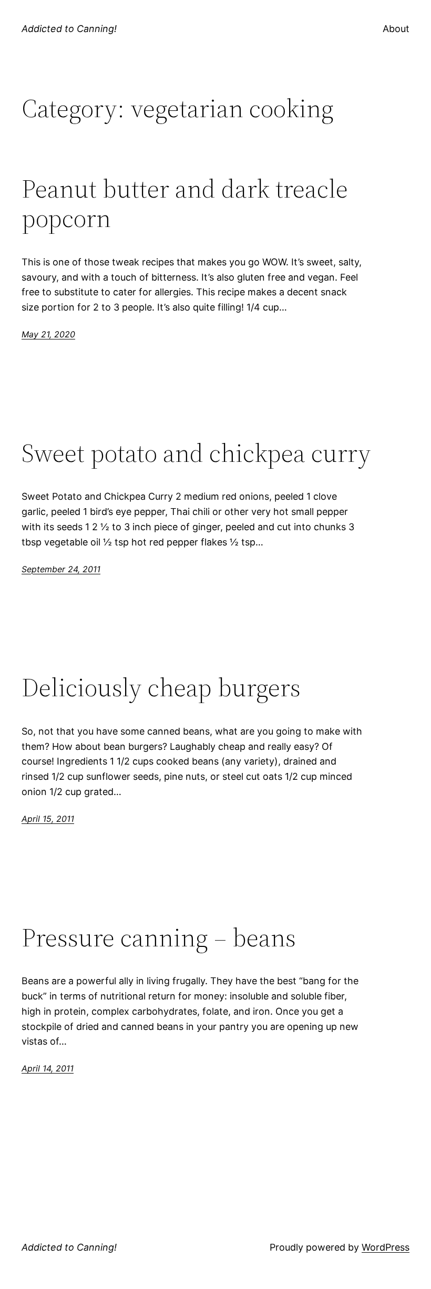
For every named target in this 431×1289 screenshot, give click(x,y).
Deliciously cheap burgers (161, 688)
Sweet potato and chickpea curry (196, 453)
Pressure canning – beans (159, 938)
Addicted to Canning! (69, 28)
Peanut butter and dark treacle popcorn (185, 203)
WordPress (385, 1247)
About (396, 28)
